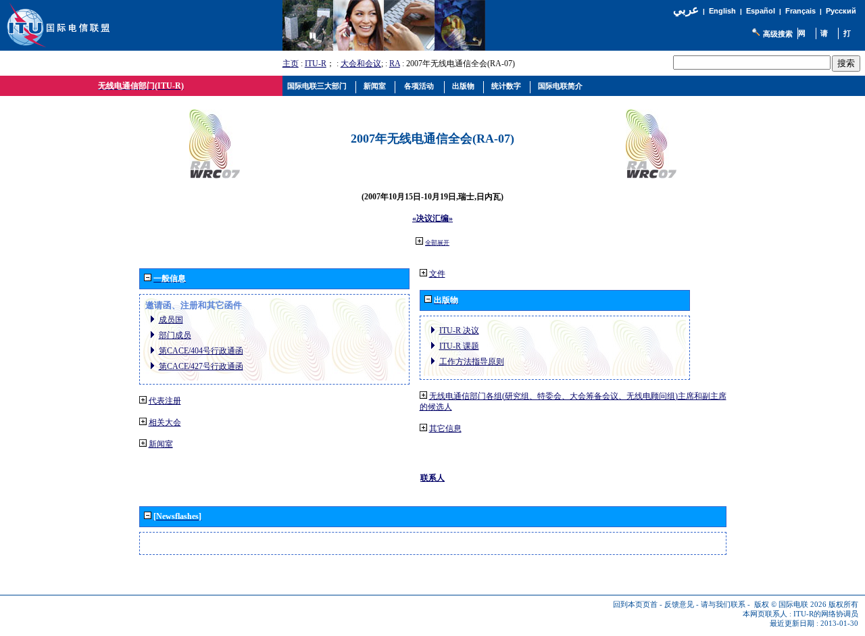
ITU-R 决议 (459, 330)
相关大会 (165, 422)
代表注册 (165, 401)
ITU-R (315, 63)
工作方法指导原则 (471, 361)
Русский (841, 11)
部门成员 (175, 335)
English (722, 11)
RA (394, 63)
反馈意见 (679, 604)
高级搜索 (778, 34)
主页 (290, 63)
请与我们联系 (723, 604)
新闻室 (161, 444)
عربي (686, 9)
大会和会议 (361, 63)
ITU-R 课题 (459, 346)
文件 (437, 273)
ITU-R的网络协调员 (825, 614)
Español (760, 11)
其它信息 (445, 428)
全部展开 (437, 242)
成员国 (171, 319)
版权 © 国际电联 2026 (790, 604)
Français (800, 11)
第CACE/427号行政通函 (201, 366)
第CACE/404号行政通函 (201, 351)
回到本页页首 (635, 604)
